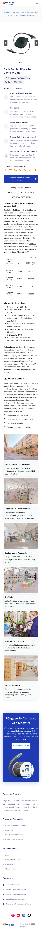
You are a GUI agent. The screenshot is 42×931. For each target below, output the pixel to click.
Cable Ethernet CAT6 (27, 249)
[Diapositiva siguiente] (36, 43)
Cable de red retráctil (22, 210)
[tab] (19, 62)
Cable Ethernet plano (23, 12)
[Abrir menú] (37, 3)
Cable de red (9, 218)
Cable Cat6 (9, 203)
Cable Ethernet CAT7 (20, 252)
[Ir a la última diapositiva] (5, 43)
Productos (8, 12)
